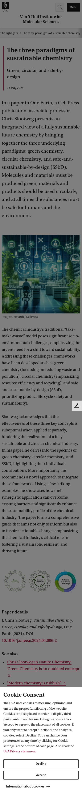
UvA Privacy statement (19, 751)
